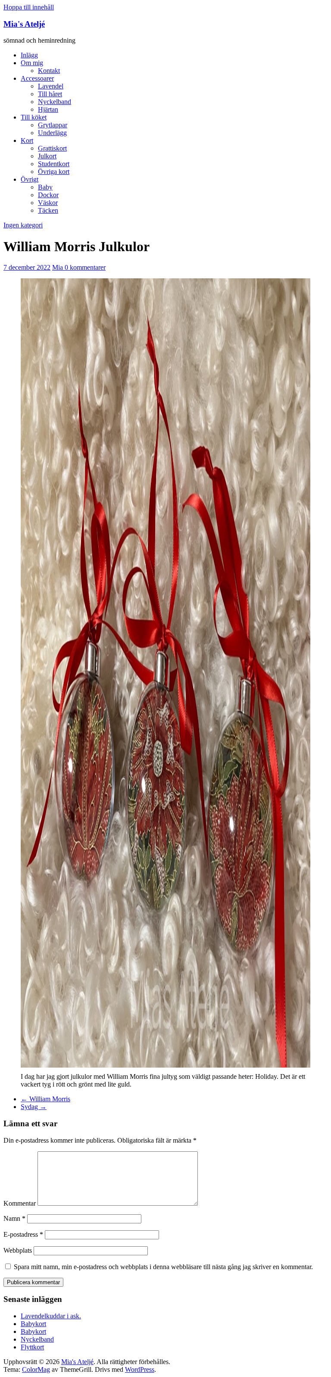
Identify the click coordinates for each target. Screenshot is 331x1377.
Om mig (32, 62)
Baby (45, 187)
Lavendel (50, 86)
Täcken (48, 210)
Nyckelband (54, 101)
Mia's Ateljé (24, 23)
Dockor (48, 195)
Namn (14, 1218)
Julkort (47, 156)
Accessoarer (37, 78)
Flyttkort (32, 1347)
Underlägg (52, 132)
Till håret (50, 94)
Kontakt (49, 70)
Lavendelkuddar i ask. (51, 1316)
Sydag (34, 1106)
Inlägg (29, 55)
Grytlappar (52, 125)
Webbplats (17, 1250)
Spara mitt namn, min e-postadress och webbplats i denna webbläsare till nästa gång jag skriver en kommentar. (163, 1266)
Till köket (34, 117)
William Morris (45, 1099)
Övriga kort (53, 171)
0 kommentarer (85, 267)
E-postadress (23, 1234)
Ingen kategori (23, 225)
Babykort (33, 1323)
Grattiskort (52, 148)
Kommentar (19, 1203)
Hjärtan (48, 109)
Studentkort (53, 163)
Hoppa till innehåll (28, 7)
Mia (58, 267)
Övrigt (29, 179)
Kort (27, 140)
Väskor (48, 202)
